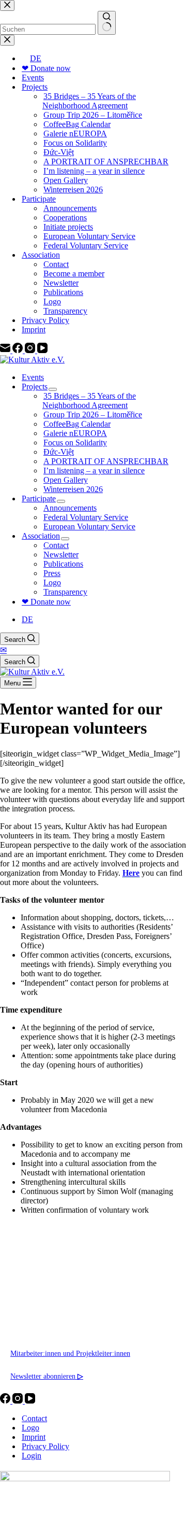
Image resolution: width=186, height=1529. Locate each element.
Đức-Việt (58, 451)
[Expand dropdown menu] (53, 389)
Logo (52, 582)
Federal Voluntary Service (85, 517)
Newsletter (61, 554)
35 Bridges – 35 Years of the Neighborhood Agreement (89, 400)
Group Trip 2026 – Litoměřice (92, 414)
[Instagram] (18, 1400)
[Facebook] (6, 1400)
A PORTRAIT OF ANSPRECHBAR (105, 461)
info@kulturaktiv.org (41, 1307)
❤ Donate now (46, 601)
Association (41, 535)
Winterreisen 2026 (73, 489)
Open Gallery (65, 479)
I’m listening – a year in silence (94, 470)
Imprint (33, 1437)
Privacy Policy (45, 1446)
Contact (56, 545)
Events (33, 377)
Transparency (65, 591)
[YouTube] (30, 1400)
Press (51, 573)
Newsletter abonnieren (46, 1376)
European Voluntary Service (89, 526)
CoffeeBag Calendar (77, 423)
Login (31, 1455)
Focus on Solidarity (75, 442)
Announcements (70, 507)
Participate (39, 498)
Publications (63, 563)
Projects (35, 386)
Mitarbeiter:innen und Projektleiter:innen (70, 1353)
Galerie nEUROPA (75, 433)
